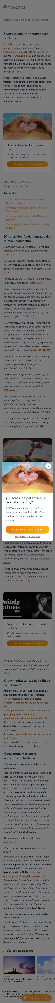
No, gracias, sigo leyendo (27, 536)
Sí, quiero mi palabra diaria (27, 529)
